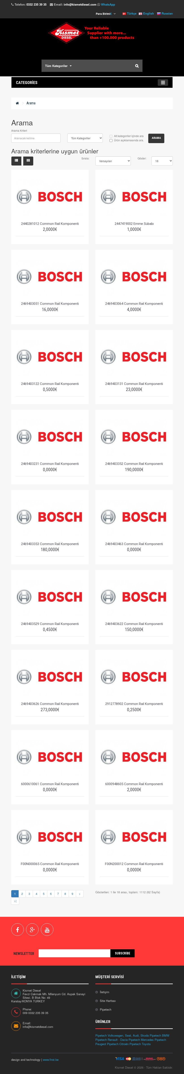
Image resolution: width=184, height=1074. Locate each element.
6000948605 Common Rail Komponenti (134, 784)
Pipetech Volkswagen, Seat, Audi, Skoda (122, 1035)
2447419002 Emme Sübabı (134, 224)
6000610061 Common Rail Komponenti (50, 784)
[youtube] (47, 929)
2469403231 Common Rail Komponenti (50, 464)
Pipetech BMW (159, 1035)
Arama (30, 103)
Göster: (141, 158)
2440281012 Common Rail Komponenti (50, 224)
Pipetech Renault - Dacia (111, 1039)
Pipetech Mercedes (141, 1039)
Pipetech (105, 1009)
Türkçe (131, 13)
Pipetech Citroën (118, 1044)
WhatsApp (108, 4)
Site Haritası (108, 1001)
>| (15, 901)
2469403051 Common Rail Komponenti (50, 304)
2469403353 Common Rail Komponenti (50, 544)
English (148, 13)
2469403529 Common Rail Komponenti (50, 624)
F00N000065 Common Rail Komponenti (50, 864)
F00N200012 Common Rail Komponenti (134, 864)
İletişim (104, 992)
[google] (32, 929)
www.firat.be (51, 1059)
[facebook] (17, 929)
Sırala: (85, 158)
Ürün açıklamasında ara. (129, 140)
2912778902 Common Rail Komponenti (134, 704)
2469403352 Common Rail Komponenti (134, 464)
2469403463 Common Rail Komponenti (134, 544)
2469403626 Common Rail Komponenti (50, 704)
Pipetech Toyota (140, 1044)
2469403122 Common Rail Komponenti (50, 384)
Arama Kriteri (19, 130)
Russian (167, 13)
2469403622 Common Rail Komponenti (134, 624)
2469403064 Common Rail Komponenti (134, 304)
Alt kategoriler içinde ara (129, 136)
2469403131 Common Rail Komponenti (134, 384)
